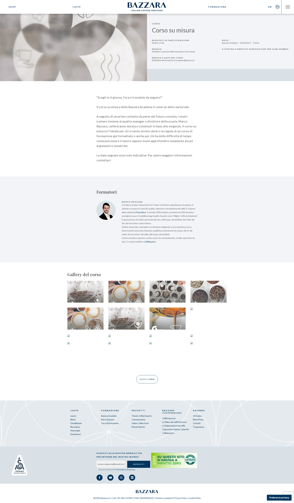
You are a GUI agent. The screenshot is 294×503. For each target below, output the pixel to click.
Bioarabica (75, 427)
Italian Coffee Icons (140, 423)
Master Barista (138, 427)
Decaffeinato (76, 423)
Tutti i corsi (147, 379)
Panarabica (141, 212)
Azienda (199, 410)
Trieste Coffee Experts (142, 416)
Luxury (73, 416)
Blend (72, 419)
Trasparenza (198, 427)
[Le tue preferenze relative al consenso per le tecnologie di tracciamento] (279, 498)
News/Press (198, 419)
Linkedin (132, 478)
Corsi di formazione (110, 423)
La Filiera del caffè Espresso (174, 422)
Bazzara (147, 491)
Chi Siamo (197, 416)
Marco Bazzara (107, 419)
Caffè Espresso (169, 418)
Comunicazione (138, 419)
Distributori (75, 434)
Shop (12, 7)
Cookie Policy (194, 498)
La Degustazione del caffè (173, 425)
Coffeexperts (168, 433)
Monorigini (75, 430)
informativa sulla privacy (125, 470)
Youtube (110, 478)
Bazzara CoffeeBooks (172, 411)
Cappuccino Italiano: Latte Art (175, 429)
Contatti (196, 423)
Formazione (217, 7)
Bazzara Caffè (147, 7)
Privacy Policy (180, 498)
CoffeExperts (150, 241)
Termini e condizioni (164, 498)
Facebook (99, 478)
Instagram (121, 478)
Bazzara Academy (109, 416)
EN (270, 7)
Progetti (138, 410)
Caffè (77, 7)
